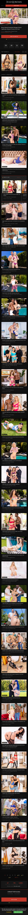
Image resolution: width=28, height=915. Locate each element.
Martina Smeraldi (8, 747)
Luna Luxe (7, 818)
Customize (8, 912)
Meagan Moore (8, 31)
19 (22, 875)
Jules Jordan (11, 509)
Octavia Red (7, 171)
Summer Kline (7, 722)
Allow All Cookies (18, 912)
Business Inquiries (14, 906)
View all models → (18, 51)
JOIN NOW (16, 5)
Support (7, 906)
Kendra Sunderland (8, 581)
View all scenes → (24, 74)
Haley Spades (7, 223)
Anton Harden (11, 97)
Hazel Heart (7, 294)
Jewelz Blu (7, 699)
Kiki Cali (6, 485)
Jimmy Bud (15, 365)
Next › (17, 877)
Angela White (7, 365)
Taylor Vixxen (7, 247)
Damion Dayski (12, 532)
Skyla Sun (7, 509)
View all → (19, 177)
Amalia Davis (7, 341)
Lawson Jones (16, 294)
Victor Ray (15, 771)
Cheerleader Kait (8, 270)
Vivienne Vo (7, 438)
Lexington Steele (13, 247)
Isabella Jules (7, 794)
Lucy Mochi (7, 557)
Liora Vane (7, 97)
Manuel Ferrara (14, 31)
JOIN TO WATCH (14, 36)
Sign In (3, 5)
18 (18, 875)
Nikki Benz (7, 414)
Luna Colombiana (8, 604)
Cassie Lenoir (7, 628)
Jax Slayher (12, 722)
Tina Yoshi (7, 771)
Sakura (6, 675)
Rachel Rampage (8, 122)
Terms (22, 906)
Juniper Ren (7, 866)
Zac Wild (16, 223)
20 (10, 877)
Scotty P (20, 294)
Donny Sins (12, 223)
